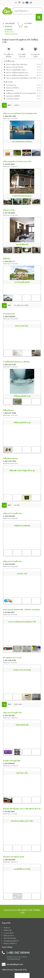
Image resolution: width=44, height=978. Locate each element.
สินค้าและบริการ (9, 940)
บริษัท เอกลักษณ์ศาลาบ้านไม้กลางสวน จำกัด (17, 161)
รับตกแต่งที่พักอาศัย (22, 244)
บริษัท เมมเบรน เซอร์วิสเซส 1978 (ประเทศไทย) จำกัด (20, 113)
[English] (22, 2)
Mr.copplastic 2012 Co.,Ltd (12, 660)
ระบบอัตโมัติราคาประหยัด (22, 895)
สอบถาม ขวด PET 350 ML (14, 67)
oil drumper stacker (12, 99)
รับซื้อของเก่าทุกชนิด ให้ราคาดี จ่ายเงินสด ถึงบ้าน (22, 93)
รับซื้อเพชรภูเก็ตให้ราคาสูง (22, 396)
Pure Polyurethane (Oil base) (22, 141)
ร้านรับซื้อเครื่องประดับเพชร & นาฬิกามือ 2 (16, 362)
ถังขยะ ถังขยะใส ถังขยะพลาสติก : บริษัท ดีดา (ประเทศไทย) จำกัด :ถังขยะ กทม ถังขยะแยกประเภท (21, 611)
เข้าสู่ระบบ (8, 26)
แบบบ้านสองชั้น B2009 (22, 282)
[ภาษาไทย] (26, 2)
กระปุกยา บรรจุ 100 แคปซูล (22, 694)
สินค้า (9, 105)
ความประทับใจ (8, 937)
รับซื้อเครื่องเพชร (8, 410)
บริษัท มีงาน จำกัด (9, 210)
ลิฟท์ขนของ (10, 90)
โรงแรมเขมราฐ (11, 85)
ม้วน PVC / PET (22, 597)
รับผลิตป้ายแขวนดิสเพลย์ (22, 548)
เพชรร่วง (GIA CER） (22, 341)
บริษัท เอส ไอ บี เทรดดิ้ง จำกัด (12, 514)
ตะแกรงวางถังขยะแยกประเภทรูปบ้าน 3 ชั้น (22, 646)
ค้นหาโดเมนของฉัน (10, 942)
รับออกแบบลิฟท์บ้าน (12, 88)
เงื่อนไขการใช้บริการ (10, 948)
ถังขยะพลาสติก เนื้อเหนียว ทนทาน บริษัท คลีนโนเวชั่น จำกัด (22, 812)
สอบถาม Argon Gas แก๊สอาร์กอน (16, 64)
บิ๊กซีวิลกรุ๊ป (6, 258)
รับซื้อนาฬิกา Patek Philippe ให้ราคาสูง (22, 493)
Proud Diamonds (9, 314)
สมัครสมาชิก (8, 935)
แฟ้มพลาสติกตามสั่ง (22, 750)
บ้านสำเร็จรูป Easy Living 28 (22, 196)
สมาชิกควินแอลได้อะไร (11, 945)
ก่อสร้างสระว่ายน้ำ (22, 792)
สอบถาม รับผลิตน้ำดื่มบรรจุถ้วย (16, 70)
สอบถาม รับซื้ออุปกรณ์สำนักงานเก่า (17, 72)
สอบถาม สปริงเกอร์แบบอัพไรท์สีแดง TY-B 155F (21, 78)
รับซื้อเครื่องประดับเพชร (10, 459)
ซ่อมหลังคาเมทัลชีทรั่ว (13, 96)
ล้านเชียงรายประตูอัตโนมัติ (11, 764)
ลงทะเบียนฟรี (9, 23)
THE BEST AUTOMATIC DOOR (13, 861)
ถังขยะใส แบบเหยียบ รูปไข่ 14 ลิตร (22, 846)
